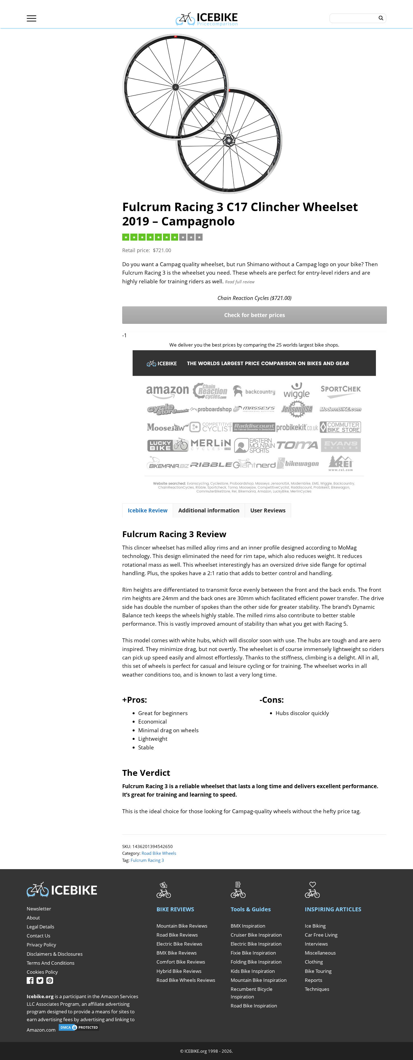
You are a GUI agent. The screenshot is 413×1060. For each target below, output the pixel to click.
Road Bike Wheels (159, 853)
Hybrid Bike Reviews (178, 971)
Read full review (240, 281)
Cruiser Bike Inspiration (256, 935)
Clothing (314, 962)
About (33, 917)
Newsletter (39, 908)
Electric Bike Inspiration (256, 944)
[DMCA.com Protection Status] (79, 1030)
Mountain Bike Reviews (181, 926)
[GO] (381, 18)
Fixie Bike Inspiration (253, 953)
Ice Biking (315, 926)
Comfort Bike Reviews (180, 962)
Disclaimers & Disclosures (55, 954)
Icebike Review (147, 510)
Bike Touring (318, 971)
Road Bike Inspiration (254, 1005)
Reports (313, 980)
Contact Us (38, 935)
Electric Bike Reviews (179, 944)
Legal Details (40, 926)
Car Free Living (321, 935)
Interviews (316, 944)
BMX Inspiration (248, 926)
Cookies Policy (42, 972)
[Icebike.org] (207, 18)
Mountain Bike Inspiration (259, 980)
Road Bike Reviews (177, 935)
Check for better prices (254, 315)
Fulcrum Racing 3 (147, 860)
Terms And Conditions (50, 963)
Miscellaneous (320, 953)
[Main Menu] (32, 18)
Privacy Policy (41, 944)
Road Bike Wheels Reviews (185, 980)
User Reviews (267, 510)
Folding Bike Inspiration (256, 962)
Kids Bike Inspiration (253, 971)
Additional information (208, 510)
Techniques (317, 989)
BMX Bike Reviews (176, 953)
